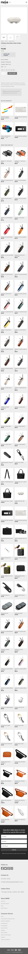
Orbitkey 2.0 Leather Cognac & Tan (21, 350)
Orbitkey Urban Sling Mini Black (6, 782)
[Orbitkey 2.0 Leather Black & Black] (21, 322)
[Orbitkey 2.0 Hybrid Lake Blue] (21, 286)
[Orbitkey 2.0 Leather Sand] (7, 380)
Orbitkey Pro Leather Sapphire (7, 707)
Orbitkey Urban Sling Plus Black (6, 801)
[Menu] (10, 2)
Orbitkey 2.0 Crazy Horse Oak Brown (7, 275)
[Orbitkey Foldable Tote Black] (21, 550)
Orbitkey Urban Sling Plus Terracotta (20, 801)
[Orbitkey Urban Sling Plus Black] (7, 792)
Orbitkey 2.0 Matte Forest (6, 444)
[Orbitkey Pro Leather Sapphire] (7, 700)
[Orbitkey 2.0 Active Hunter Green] (7, 191)
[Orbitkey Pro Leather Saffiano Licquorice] (7, 661)
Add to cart (12, 73)
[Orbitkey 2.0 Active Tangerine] (21, 229)
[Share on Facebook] (4, 70)
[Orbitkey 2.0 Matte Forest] (7, 437)
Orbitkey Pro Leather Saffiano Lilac (20, 669)
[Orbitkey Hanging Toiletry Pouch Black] (21, 568)
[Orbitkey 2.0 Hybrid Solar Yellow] (7, 322)
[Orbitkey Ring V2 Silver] (21, 736)
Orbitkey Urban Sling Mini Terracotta (20, 782)
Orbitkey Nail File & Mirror (20, 595)
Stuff (6, 41)
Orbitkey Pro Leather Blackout (7, 631)
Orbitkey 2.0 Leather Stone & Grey (20, 388)
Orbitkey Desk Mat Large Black (21, 136)
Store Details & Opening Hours (8, 918)
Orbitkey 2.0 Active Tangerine (20, 237)
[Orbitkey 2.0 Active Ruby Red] (7, 229)
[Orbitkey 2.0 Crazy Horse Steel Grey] (21, 267)
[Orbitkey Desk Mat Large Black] (21, 128)
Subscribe (14, 849)
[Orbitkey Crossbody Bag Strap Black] (7, 474)
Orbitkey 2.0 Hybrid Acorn (6, 293)
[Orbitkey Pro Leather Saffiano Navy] (7, 680)
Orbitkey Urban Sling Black (20, 761)
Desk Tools (11, 41)
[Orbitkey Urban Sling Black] (21, 754)
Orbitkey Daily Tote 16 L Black (20, 481)
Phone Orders (4, 932)
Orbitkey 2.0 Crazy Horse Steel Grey (21, 275)
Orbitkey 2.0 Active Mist (19, 217)
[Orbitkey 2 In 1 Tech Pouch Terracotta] (21, 153)
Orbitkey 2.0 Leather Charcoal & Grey (7, 350)
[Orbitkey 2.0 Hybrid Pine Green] (21, 304)
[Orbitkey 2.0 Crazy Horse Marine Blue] (21, 247)
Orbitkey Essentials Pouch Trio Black (21, 539)
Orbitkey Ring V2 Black (5, 725)
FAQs (2, 916)
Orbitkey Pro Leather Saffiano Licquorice (7, 669)
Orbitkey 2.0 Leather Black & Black (20, 330)
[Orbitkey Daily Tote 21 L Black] (7, 493)
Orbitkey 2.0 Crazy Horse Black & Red (7, 256)
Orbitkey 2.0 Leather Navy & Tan (20, 369)
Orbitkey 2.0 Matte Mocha (20, 444)
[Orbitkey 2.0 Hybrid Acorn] (7, 286)
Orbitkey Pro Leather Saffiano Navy (7, 689)
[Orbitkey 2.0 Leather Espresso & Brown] (7, 361)
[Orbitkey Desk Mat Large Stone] (21, 109)
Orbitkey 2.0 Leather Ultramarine (5, 407)
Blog (2, 906)
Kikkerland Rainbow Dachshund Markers (5, 117)
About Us (3, 901)
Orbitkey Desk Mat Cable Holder (19, 502)
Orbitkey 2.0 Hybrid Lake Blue (20, 293)
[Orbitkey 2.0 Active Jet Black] (21, 191)
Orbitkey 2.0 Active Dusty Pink (7, 180)
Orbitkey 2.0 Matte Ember (20, 426)
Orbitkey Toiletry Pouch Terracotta (5, 762)
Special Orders (4, 928)
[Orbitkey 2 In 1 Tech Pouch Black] (7, 153)
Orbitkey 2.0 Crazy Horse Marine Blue (20, 256)
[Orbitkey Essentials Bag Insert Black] (7, 531)
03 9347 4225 (5, 879)
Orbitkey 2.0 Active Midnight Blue (6, 218)
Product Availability (5, 921)
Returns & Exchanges (6, 935)
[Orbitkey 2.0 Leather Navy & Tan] (21, 361)
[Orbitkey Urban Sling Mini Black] (7, 773)
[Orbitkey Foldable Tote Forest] (7, 568)
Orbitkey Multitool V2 (5, 595)
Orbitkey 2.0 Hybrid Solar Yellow (6, 330)
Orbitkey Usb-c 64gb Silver (20, 819)
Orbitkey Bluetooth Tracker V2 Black (7, 463)
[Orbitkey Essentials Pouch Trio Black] (21, 531)
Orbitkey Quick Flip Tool (19, 707)
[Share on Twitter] (7, 70)
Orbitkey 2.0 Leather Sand (6, 387)
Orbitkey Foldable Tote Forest (7, 575)
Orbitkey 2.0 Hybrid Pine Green (21, 311)
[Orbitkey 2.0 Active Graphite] (21, 173)
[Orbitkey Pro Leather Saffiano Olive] (21, 680)
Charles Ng (8, 62)
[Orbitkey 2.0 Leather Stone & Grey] (21, 380)
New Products (4, 908)
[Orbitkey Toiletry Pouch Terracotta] (7, 754)
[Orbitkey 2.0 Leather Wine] (21, 399)
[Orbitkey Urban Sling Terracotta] (7, 812)
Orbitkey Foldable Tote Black (20, 557)
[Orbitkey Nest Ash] (7, 605)
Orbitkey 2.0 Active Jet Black (20, 198)
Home (2, 41)
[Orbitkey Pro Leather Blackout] (7, 624)
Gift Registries (4, 925)
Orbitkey (6, 59)
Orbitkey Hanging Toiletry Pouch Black (20, 576)
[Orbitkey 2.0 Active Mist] (21, 210)
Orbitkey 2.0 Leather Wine (20, 407)
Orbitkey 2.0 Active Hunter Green (6, 199)
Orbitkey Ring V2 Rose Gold (6, 743)
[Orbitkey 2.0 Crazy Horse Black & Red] (7, 247)
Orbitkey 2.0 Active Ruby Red (6, 237)
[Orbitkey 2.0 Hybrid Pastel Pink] (7, 304)
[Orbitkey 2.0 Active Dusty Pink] (7, 173)
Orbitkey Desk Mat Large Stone (21, 116)
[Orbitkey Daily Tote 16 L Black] (21, 474)
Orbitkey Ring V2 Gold (19, 725)
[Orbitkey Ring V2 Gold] (21, 718)
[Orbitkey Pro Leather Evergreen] (7, 642)
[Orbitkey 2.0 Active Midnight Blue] (7, 210)
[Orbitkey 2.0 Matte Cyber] (7, 418)
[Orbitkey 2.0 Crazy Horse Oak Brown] (7, 267)
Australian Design (5, 903)
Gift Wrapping (4, 923)
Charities (3, 937)
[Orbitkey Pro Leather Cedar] (21, 624)
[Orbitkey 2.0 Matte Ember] (21, 418)
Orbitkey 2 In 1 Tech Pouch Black (6, 162)
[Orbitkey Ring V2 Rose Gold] (7, 736)
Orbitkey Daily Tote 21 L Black (7, 501)
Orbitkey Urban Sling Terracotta (5, 820)
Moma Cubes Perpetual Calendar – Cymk (5, 137)
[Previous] (3, 20)
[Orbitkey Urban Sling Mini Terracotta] (21, 773)
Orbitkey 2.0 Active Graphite (20, 180)
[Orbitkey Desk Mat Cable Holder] (21, 493)
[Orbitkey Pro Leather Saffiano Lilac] (21, 661)
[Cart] (26, 2)
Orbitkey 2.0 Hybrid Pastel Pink (7, 311)
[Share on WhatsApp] (2, 70)
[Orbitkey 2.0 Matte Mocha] (21, 437)
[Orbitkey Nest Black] (21, 605)
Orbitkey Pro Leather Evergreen (5, 650)
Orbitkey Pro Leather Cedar (20, 631)
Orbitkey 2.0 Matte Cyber (6, 426)
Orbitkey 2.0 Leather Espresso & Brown (7, 369)
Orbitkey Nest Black (18, 613)
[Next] (25, 20)
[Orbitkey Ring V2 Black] (7, 718)
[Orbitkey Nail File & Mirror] (21, 587)
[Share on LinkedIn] (14, 70)
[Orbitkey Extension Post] (7, 550)
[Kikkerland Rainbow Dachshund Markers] (7, 109)
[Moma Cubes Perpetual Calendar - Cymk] (7, 128)
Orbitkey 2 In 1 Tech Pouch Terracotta (20, 162)
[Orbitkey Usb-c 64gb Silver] (21, 812)
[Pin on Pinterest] (11, 70)
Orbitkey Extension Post (6, 557)
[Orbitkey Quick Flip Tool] (21, 700)
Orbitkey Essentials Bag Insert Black (7, 539)
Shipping (3, 930)
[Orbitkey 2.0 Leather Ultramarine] (7, 399)
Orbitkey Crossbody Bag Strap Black (7, 482)
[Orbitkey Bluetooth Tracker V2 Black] (7, 455)
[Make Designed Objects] (4, 2)
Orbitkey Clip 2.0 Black (19, 462)
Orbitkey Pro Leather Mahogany (19, 650)
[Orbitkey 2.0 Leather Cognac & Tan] (21, 341)
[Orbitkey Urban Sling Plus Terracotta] (21, 792)
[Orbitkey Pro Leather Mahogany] (21, 642)
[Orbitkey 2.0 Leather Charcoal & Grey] (7, 341)
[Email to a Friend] (9, 70)
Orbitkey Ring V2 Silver (19, 743)
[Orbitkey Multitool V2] (7, 587)
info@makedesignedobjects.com (12, 882)
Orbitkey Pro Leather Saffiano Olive (20, 689)
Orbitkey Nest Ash (4, 613)
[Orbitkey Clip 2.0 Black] (21, 455)
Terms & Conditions (5, 939)
